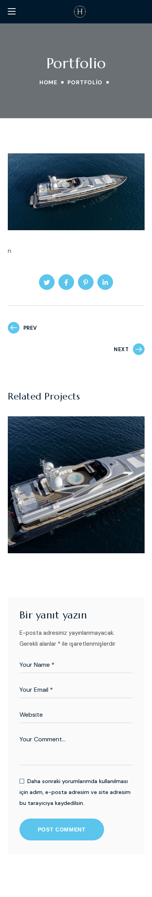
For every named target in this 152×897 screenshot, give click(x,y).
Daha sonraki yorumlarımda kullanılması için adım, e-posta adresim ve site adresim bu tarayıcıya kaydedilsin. (75, 792)
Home (48, 82)
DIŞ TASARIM (40, 521)
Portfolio (85, 82)
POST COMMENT (62, 829)
